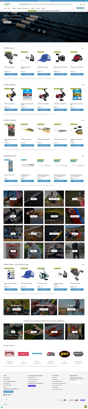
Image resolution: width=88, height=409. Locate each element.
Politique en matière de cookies (57, 389)
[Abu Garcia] (51, 354)
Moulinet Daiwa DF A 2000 (41, 283)
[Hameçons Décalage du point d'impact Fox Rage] (11, 130)
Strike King (9, 361)
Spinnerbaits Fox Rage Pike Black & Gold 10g (76, 140)
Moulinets (13, 216)
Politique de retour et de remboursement (59, 383)
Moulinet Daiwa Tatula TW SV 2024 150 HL (60, 68)
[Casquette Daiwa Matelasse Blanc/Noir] (27, 58)
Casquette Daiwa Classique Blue (42, 67)
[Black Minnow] (78, 354)
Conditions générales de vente (57, 381)
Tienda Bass (6, 404)
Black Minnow (78, 361)
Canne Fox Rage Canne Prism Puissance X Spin (26, 175)
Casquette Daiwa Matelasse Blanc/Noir (25, 68)
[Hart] (23, 354)
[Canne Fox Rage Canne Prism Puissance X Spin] (27, 165)
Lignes (13, 233)
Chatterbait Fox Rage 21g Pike (26, 139)
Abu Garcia (51, 361)
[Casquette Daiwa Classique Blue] (44, 58)
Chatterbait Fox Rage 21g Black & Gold (43, 139)
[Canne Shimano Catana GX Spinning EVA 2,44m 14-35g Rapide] (44, 165)
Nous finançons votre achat (56, 385)
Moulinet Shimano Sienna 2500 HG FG (60, 103)
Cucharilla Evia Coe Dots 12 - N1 (9, 174)
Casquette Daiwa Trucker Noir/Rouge (76, 67)
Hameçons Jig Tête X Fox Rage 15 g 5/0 (60, 139)
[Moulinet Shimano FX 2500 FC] (11, 94)
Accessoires (54, 216)
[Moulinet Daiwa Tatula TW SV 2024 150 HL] (60, 58)
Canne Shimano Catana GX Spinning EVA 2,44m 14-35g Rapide (43, 175)
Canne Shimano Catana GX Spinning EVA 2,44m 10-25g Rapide (60, 175)
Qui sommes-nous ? (55, 379)
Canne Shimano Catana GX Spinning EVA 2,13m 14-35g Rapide (76, 175)
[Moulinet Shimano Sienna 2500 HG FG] (60, 94)
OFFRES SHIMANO (7, 22)
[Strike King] (10, 354)
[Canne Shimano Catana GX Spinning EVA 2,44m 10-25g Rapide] (60, 165)
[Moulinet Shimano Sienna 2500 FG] (44, 94)
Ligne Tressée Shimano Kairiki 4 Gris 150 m (76, 104)
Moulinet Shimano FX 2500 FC (9, 103)
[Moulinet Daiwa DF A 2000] (44, 274)
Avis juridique (54, 377)
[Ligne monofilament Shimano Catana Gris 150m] (27, 94)
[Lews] (65, 354)
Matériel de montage (54, 233)
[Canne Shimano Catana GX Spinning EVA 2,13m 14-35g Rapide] (77, 165)
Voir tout (83, 84)
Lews (65, 361)
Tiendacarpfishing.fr (8, 391)
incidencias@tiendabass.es (11, 381)
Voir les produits (17, 309)
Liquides (33, 233)
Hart (23, 361)
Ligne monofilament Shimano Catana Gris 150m (27, 104)
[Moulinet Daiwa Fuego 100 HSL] (11, 58)
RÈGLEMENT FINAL (32, 10)
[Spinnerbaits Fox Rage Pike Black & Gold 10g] (77, 130)
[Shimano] (37, 354)
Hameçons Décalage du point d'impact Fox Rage (10, 140)
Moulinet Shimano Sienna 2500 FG (43, 103)
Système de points (55, 387)
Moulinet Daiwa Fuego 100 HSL (9, 67)
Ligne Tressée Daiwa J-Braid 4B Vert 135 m (10, 284)
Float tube (75, 233)
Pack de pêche (33, 216)
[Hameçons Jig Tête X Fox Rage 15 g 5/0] (60, 130)
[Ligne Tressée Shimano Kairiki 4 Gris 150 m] (77, 94)
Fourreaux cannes (75, 216)
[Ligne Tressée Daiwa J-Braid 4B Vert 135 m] (11, 274)
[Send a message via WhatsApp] (2, 407)
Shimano (37, 361)
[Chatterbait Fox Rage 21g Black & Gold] (44, 130)
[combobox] (45, 4)
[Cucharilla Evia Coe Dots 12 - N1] (11, 165)
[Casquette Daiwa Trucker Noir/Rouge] (77, 58)
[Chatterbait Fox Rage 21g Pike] (27, 130)
